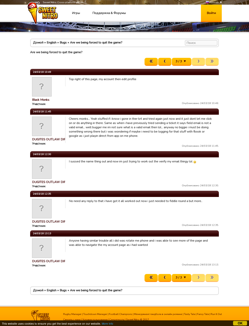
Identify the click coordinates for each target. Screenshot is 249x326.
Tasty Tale (189, 314)
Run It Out (216, 314)
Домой (38, 42)
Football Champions (120, 314)
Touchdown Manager (95, 314)
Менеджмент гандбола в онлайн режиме (158, 314)
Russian (214, 2)
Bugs (63, 42)
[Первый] (151, 62)
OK (240, 323)
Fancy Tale (203, 314)
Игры (76, 13)
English (51, 42)
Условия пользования (95, 319)
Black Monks (40, 100)
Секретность (116, 319)
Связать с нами (72, 319)
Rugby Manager (72, 314)
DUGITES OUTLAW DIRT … (51, 139)
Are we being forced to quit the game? (96, 42)
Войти (211, 13)
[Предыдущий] (164, 62)
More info (107, 323)
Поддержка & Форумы (109, 13)
